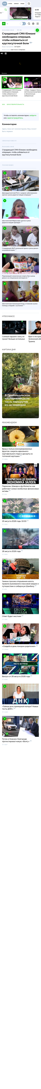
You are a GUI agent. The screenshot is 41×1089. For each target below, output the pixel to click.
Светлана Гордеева (18, 49)
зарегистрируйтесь (15, 118)
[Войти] (33, 24)
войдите (33, 115)
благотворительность (15, 104)
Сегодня (17, 46)
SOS (3, 104)
